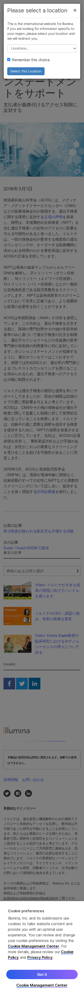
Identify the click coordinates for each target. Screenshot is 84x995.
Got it (42, 974)
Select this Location (26, 71)
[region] (42, 948)
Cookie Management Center (33, 946)
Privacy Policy (39, 957)
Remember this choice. (31, 59)
